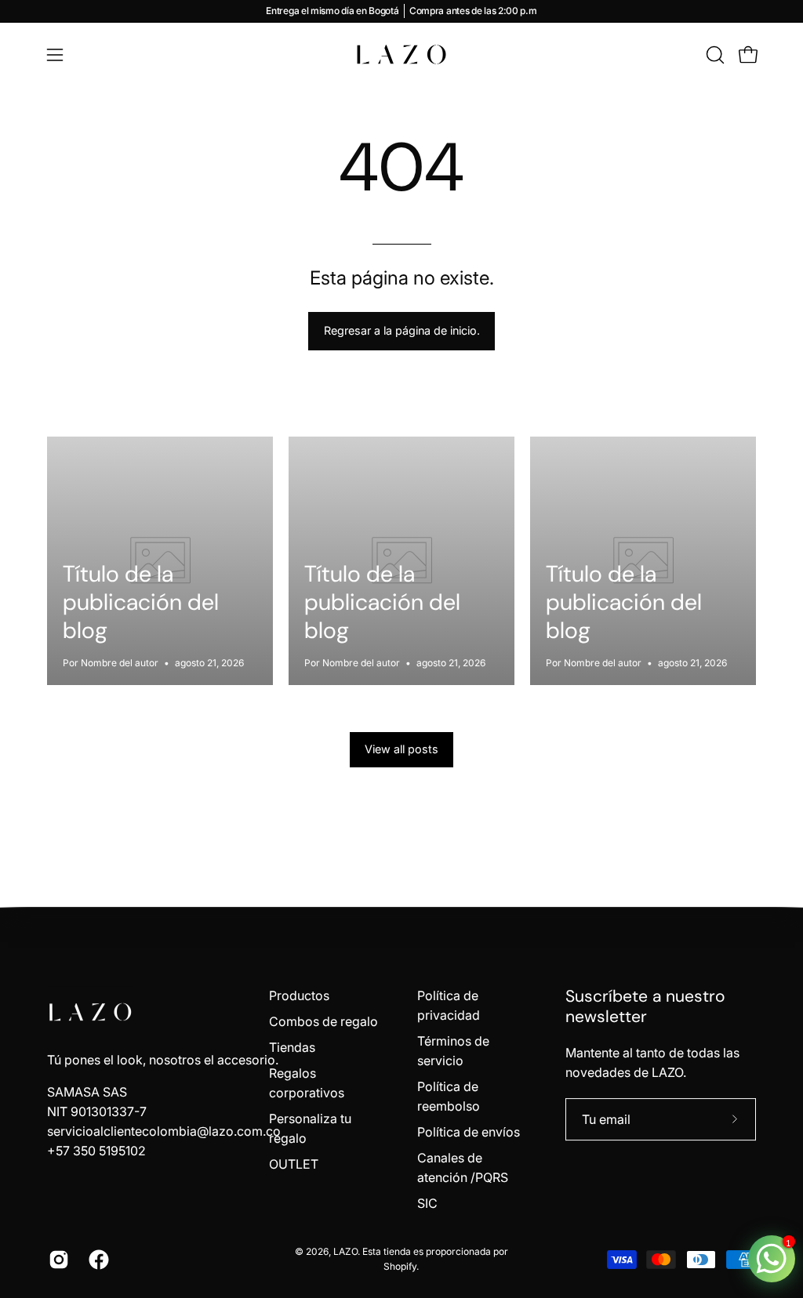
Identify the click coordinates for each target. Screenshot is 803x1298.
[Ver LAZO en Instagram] (57, 1259)
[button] (714, 55)
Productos (299, 995)
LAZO (345, 1251)
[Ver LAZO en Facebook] (97, 1259)
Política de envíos (468, 1132)
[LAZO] (401, 54)
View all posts (401, 749)
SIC (427, 1203)
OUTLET (293, 1164)
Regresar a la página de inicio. (402, 330)
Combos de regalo (323, 1021)
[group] (401, 11)
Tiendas (292, 1047)
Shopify (399, 1266)
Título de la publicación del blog (141, 602)
